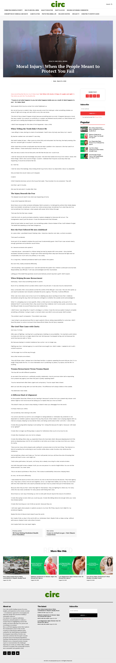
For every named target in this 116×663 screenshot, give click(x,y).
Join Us (82, 615)
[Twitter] (90, 96)
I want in (91, 113)
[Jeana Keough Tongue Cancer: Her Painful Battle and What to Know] (84, 156)
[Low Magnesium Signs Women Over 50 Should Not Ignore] (84, 142)
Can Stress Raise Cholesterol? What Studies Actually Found (96, 149)
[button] (109, 4)
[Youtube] (17, 653)
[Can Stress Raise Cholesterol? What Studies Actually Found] (84, 149)
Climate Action (41, 612)
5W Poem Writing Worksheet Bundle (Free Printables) (25, 534)
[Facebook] (87, 96)
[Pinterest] (94, 96)
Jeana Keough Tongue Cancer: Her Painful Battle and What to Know (96, 156)
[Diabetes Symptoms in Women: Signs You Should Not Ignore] (84, 136)
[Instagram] (9, 653)
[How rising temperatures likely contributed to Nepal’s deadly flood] (84, 129)
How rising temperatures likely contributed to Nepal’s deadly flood (96, 129)
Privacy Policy (98, 117)
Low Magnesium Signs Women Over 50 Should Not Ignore (96, 142)
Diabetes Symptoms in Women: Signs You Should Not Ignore (96, 136)
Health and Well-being (58, 61)
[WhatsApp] (98, 96)
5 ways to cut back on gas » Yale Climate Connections (61, 534)
